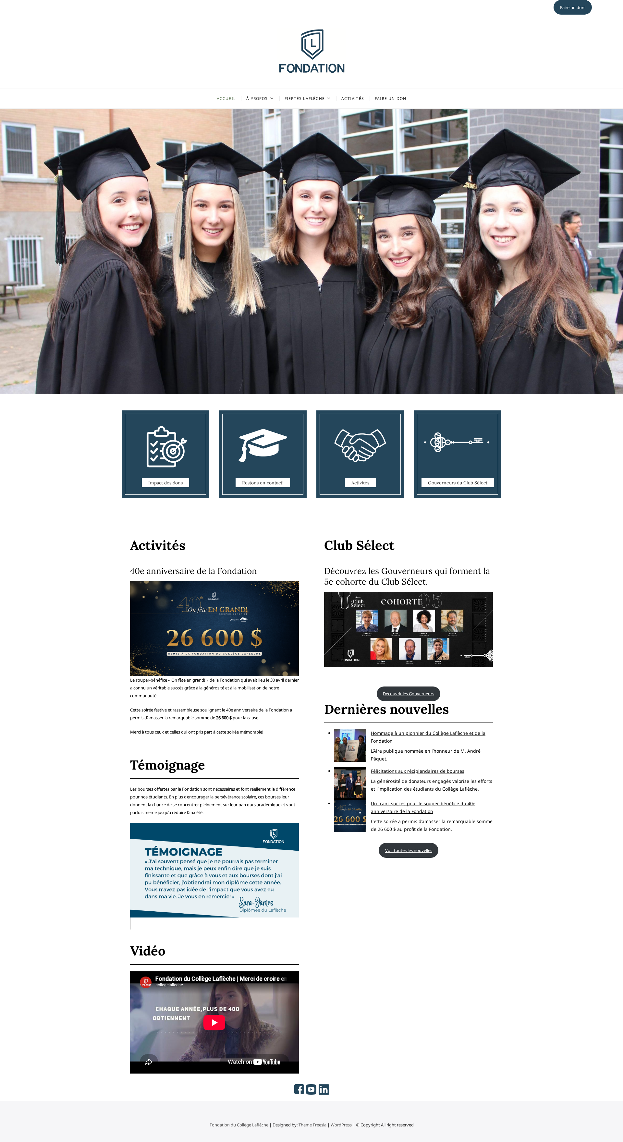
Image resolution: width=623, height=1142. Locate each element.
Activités (352, 98)
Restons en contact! (263, 483)
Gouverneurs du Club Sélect (457, 483)
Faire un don (390, 98)
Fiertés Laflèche (305, 98)
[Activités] (360, 454)
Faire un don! (573, 7)
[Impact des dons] (165, 454)
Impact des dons (165, 483)
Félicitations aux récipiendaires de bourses (417, 771)
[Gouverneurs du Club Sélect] (457, 454)
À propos (257, 98)
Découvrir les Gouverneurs (408, 694)
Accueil (226, 98)
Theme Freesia (312, 1125)
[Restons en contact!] (263, 454)
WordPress (341, 1125)
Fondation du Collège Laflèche (239, 1125)
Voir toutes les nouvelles (408, 850)
